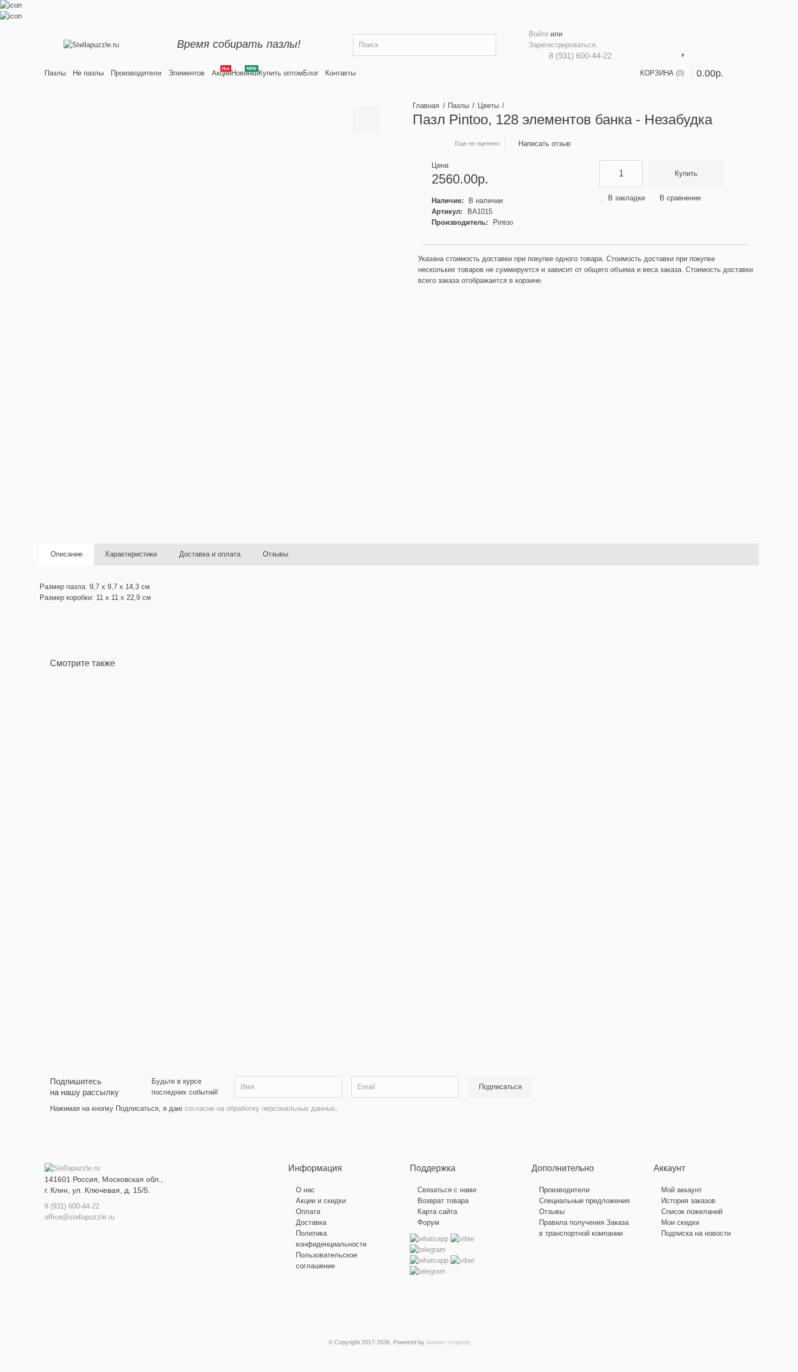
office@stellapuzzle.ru (80, 1217)
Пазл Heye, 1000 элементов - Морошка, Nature (306, 826)
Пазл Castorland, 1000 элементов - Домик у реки (135, 826)
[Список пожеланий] (66, 902)
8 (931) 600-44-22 (580, 55)
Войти (538, 34)
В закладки (626, 198)
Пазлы (458, 106)
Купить (686, 173)
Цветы (488, 106)
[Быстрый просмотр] (102, 902)
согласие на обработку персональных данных (260, 1108)
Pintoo (503, 222)
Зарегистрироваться (562, 45)
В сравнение (680, 198)
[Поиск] (485, 45)
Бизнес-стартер (448, 1342)
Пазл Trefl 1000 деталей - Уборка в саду (481, 821)
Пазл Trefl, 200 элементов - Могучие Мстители (649, 826)
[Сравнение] (84, 902)
